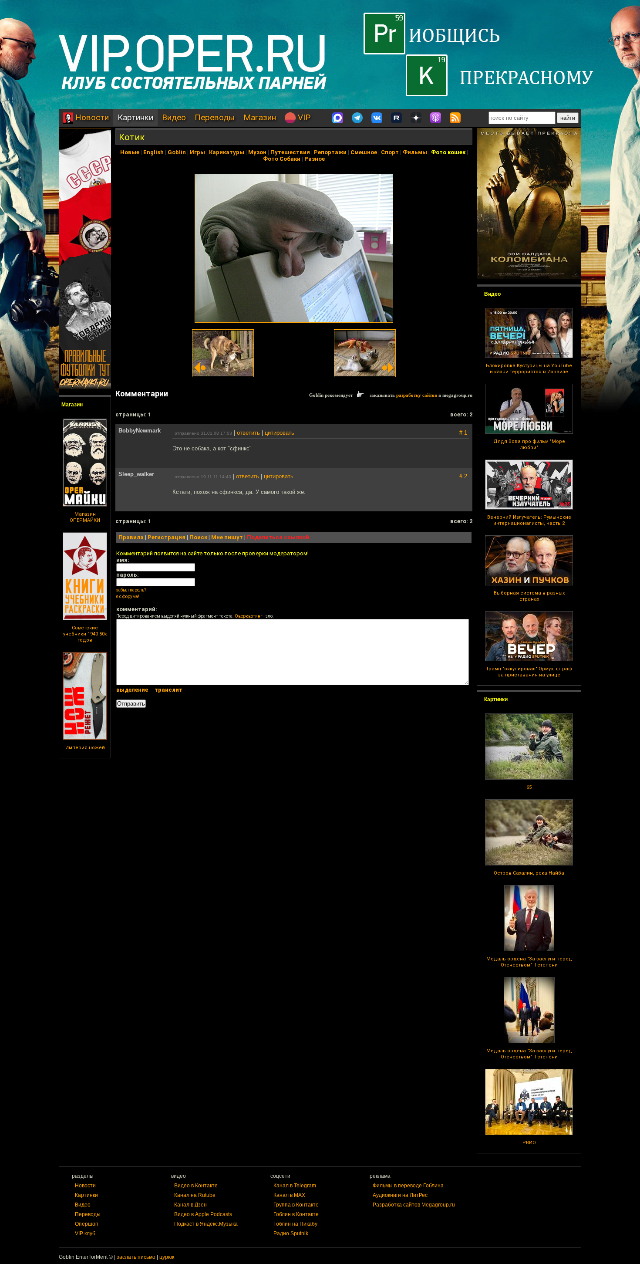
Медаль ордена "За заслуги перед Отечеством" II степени (529, 962)
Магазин (259, 117)
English (153, 152)
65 (529, 787)
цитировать (279, 432)
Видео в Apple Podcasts (203, 1214)
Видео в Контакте (196, 1186)
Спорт (390, 152)
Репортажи (330, 152)
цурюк (166, 1257)
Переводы (215, 117)
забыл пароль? (131, 590)
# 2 (463, 476)
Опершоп (86, 1224)
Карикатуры (226, 152)
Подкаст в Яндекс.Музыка (206, 1224)
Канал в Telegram (294, 1186)
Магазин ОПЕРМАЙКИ (85, 517)
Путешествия (290, 152)
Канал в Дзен (190, 1205)
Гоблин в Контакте (296, 1214)
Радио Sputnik (290, 1233)
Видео (174, 117)
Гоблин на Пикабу (295, 1224)
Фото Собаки (281, 158)
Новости (91, 117)
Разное (314, 158)
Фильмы (415, 152)
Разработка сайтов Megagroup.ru (414, 1205)
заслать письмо (136, 1257)
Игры (197, 152)
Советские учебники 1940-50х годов (85, 634)
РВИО (529, 1143)
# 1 (463, 432)
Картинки (135, 117)
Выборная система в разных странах (529, 596)
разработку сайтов (416, 395)
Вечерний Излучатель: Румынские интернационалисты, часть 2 (529, 520)
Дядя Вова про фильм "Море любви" (529, 444)
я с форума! (127, 596)
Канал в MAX (289, 1195)
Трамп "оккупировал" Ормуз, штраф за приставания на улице (529, 672)
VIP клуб (85, 1233)
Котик (132, 137)
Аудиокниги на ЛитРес (400, 1195)
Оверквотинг (249, 616)
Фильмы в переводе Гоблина (408, 1186)
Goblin (177, 152)
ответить (248, 432)
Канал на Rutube (195, 1195)
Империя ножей (85, 747)
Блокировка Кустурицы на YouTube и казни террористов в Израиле (529, 369)
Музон (257, 152)
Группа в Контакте (296, 1205)
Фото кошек (448, 152)
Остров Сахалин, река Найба (529, 873)
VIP (303, 117)
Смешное (363, 152)
